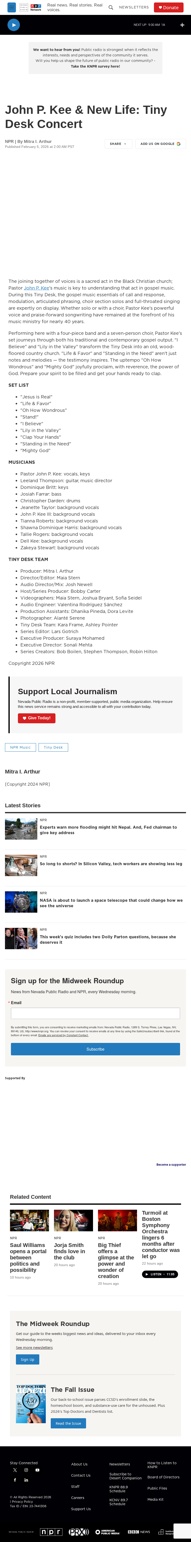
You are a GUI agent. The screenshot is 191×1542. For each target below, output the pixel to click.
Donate (171, 7)
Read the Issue (68, 1423)
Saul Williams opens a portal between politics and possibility (28, 1257)
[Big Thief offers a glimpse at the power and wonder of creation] (117, 1220)
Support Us (81, 1509)
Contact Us (81, 1476)
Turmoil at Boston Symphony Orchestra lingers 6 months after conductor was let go (161, 1234)
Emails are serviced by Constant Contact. (63, 1035)
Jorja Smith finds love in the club (69, 1251)
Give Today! (39, 718)
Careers (77, 1498)
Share (115, 144)
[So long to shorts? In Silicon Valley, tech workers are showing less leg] (21, 865)
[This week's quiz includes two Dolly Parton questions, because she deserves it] (21, 938)
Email (16, 1003)
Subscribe (95, 1049)
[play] (14, 25)
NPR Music (20, 747)
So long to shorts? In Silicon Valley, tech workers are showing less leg (111, 863)
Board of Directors (163, 1477)
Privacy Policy (22, 1501)
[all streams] (183, 25)
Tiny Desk (53, 747)
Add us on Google (157, 144)
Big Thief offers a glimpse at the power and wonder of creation (116, 1260)
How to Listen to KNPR (162, 1465)
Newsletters (134, 7)
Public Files (157, 1489)
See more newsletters (34, 1347)
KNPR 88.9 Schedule (118, 1489)
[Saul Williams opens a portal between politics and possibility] (29, 1220)
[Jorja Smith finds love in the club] (73, 1220)
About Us (79, 1464)
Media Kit (155, 1500)
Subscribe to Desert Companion (125, 1476)
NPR (43, 820)
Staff (75, 1487)
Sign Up (27, 1359)
